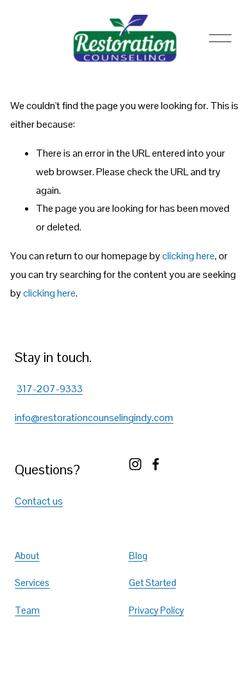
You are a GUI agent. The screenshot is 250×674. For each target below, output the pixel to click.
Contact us (39, 501)
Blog (138, 555)
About (27, 555)
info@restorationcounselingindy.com (94, 417)
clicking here (188, 256)
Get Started (152, 582)
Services (32, 582)
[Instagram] (135, 464)
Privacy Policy (156, 610)
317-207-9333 (50, 388)
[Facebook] (155, 464)
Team (27, 610)
